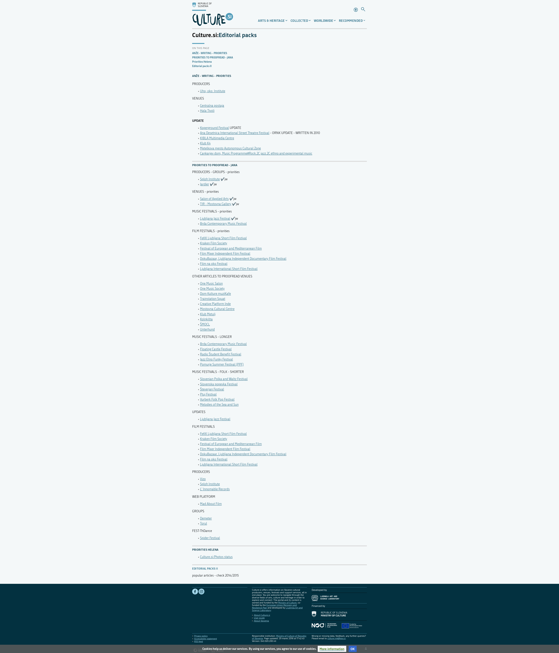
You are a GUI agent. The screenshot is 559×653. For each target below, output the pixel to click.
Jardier (204, 184)
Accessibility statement (205, 638)
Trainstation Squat (212, 299)
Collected (299, 20)
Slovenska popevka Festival (219, 384)
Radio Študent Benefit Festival (220, 354)
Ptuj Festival (208, 394)
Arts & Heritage (271, 20)
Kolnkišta (206, 319)
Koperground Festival (214, 128)
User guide (259, 618)
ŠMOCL (205, 324)
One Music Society (212, 289)
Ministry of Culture (287, 602)
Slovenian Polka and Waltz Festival (224, 379)
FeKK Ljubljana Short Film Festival (223, 238)
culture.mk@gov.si (336, 638)
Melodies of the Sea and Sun (219, 405)
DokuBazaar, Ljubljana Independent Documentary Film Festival (243, 259)
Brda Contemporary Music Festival (223, 224)
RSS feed (198, 641)
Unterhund (207, 329)
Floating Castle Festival (216, 349)
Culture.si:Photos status (216, 557)
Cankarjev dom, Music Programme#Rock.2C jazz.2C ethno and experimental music (256, 153)
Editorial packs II (205, 568)
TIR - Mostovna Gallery (215, 204)
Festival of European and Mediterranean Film (231, 248)
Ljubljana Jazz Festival (215, 218)
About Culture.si (262, 615)
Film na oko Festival (213, 264)
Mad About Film (211, 504)
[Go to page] (363, 10)
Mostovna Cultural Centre (217, 309)
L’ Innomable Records (215, 489)
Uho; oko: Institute (212, 91)
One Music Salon (211, 283)
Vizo (203, 479)
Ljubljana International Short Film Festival (229, 269)
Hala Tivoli (207, 111)
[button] (332, 649)
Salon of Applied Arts (214, 199)
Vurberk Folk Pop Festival (217, 399)
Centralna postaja (212, 106)
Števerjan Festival (212, 389)
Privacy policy (201, 636)
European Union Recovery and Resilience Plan (274, 606)
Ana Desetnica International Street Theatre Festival (234, 133)
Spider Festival (210, 538)
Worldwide (323, 20)
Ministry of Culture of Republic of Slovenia (279, 637)
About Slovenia (261, 620)
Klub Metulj (207, 314)
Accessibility (356, 9)
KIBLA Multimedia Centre (217, 138)
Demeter (206, 518)
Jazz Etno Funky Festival (216, 359)
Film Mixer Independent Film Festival (225, 254)
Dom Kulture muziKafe (215, 294)
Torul (203, 523)
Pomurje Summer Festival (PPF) (222, 364)
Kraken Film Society (213, 243)
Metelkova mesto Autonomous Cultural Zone (230, 148)
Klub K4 (205, 143)
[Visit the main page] (219, 14)
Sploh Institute (210, 179)
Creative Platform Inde (215, 304)
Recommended (351, 20)
